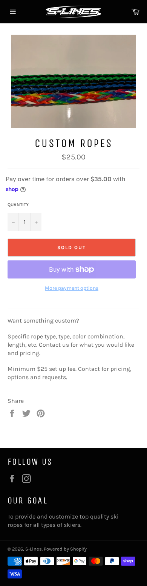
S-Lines (33, 549)
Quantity (18, 204)
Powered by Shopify (65, 549)
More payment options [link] (71, 288)
